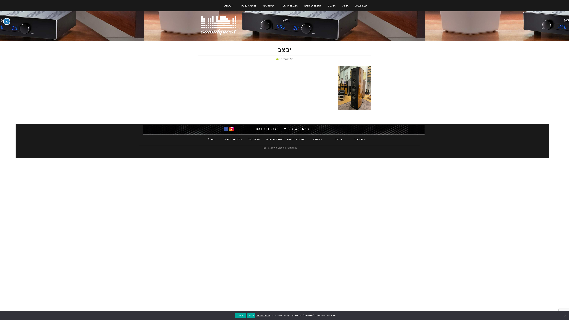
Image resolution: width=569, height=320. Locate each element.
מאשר (251, 315)
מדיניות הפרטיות (263, 315)
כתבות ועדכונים (312, 5)
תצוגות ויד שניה (289, 5)
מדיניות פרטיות (248, 5)
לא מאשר (240, 315)
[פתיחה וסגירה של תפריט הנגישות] (6, 21)
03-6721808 (266, 129)
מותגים (332, 5)
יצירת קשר (268, 5)
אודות (345, 5)
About (228, 5)
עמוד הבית (361, 5)
